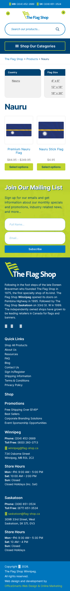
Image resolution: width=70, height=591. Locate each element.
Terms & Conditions (17, 380)
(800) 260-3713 (28, 442)
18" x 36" (57, 93)
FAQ (7, 358)
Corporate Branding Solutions (23, 418)
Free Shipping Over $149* (21, 409)
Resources (11, 354)
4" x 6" (55, 80)
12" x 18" (57, 87)
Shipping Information (18, 376)
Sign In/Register (15, 371)
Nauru (16, 80)
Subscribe (35, 249)
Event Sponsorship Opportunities (25, 422)
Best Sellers (12, 413)
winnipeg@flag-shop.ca (22, 448)
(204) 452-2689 (23, 4)
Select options (18, 167)
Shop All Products (16, 345)
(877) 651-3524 (28, 508)
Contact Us (12, 367)
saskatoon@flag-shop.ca (23, 513)
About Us (10, 349)
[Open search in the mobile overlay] (35, 29)
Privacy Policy (14, 385)
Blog (7, 362)
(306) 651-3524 (50, 4)
